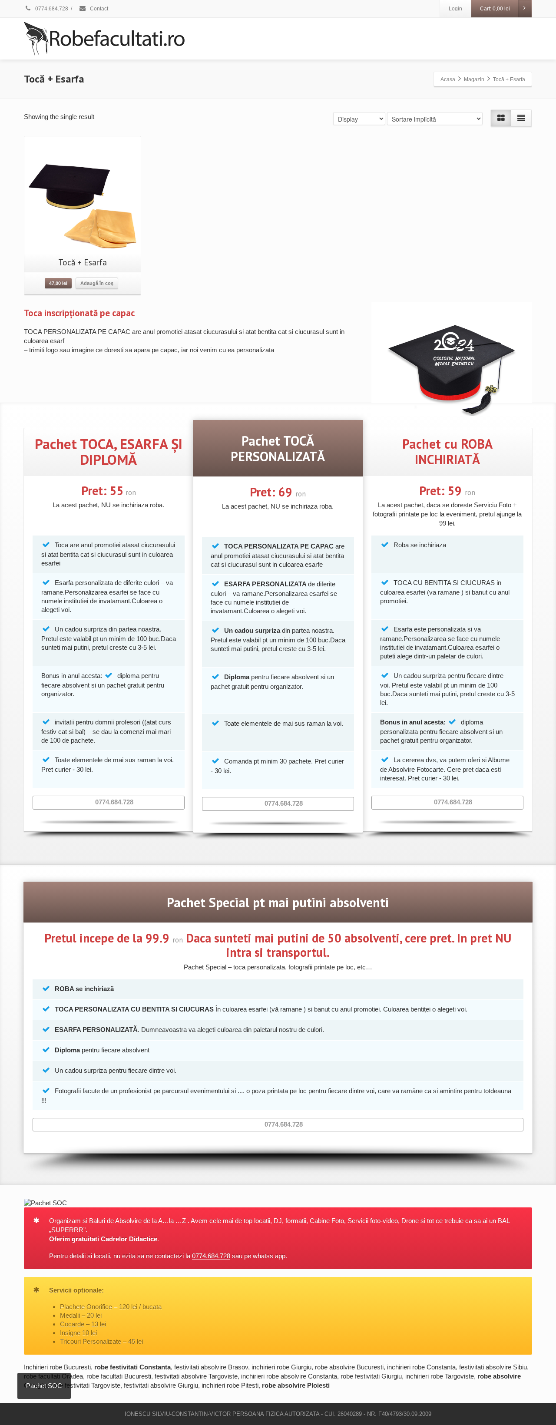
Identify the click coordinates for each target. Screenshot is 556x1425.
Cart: (495, 9)
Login (455, 9)
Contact (98, 9)
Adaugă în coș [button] (96, 283)
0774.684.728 (51, 9)
